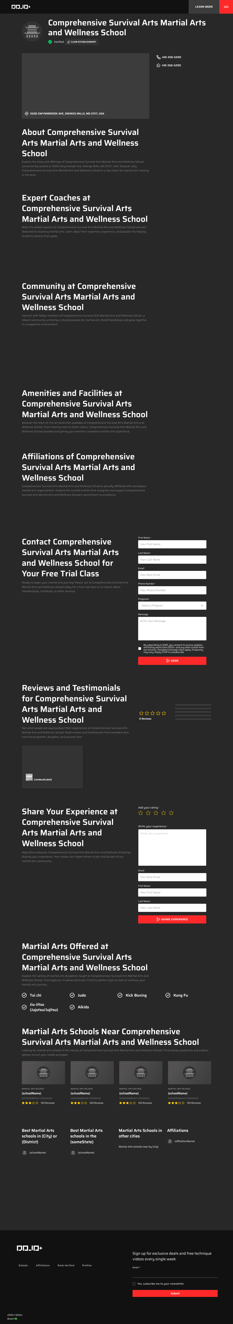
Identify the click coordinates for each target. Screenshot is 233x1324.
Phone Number (146, 583)
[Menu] (226, 6)
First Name (144, 537)
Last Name (144, 553)
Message (143, 614)
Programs (143, 599)
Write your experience (152, 826)
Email (141, 568)
